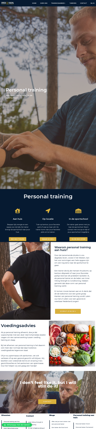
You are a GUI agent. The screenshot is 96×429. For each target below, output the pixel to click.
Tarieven (72, 3)
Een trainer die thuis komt (60, 427)
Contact (83, 3)
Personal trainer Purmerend (84, 427)
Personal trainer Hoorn (83, 424)
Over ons (43, 3)
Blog (93, 3)
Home (34, 3)
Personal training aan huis (12, 421)
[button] (17, 239)
